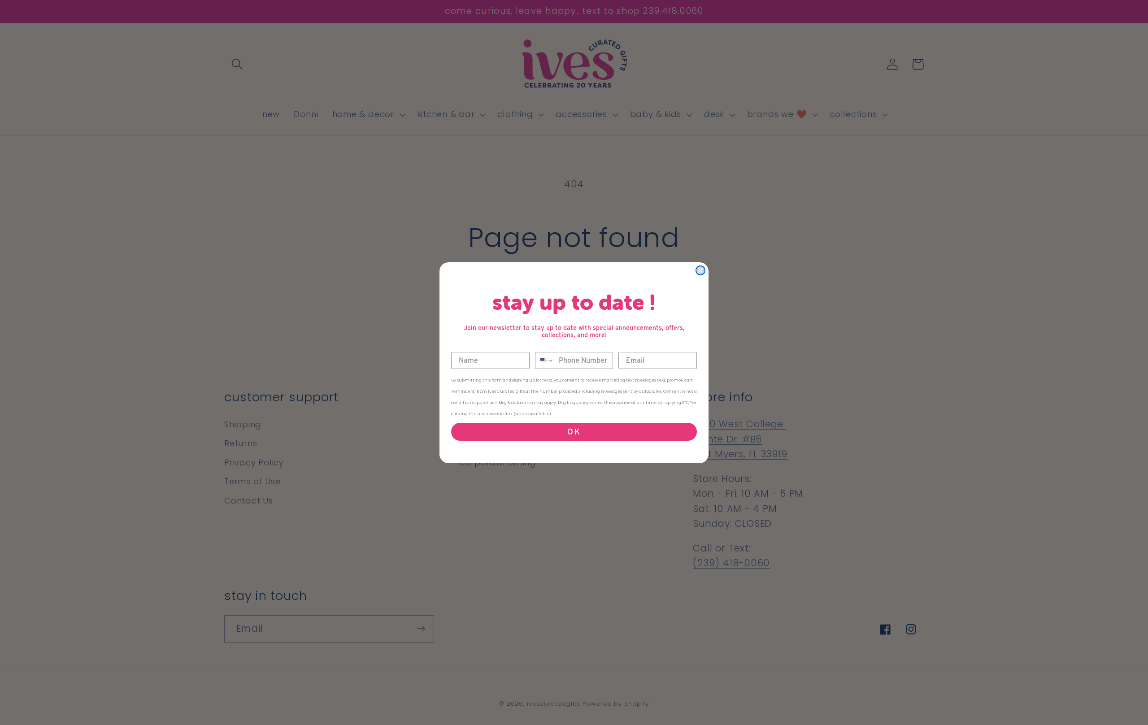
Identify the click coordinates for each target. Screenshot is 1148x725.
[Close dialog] (700, 270)
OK (574, 431)
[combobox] (544, 360)
